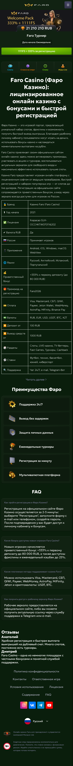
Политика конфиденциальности (36, 671)
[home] (36, 5)
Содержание (31, 694)
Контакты (19, 679)
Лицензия (56, 687)
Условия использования (27, 687)
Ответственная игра (46, 679)
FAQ (48, 694)
